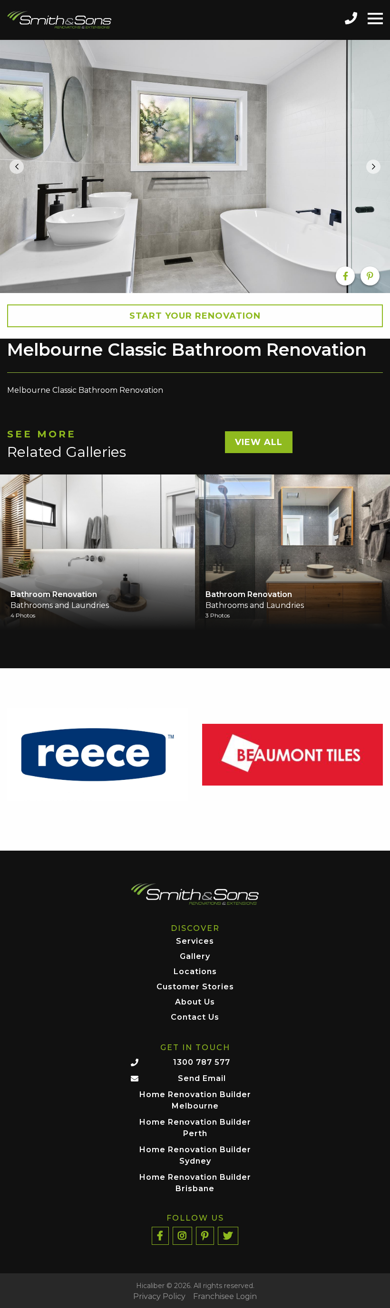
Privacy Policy (159, 1296)
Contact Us (195, 1018)
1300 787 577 (201, 1062)
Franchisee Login (225, 1296)
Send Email (202, 1078)
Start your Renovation (195, 316)
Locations (195, 972)
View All (259, 442)
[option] (195, 166)
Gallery (195, 957)
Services (195, 942)
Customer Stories (195, 987)
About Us (195, 1002)
